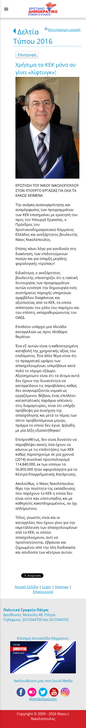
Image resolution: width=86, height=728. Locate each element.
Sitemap (62, 586)
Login (46, 586)
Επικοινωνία (43, 591)
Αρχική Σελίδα (26, 586)
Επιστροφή (27, 54)
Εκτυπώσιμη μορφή (64, 29)
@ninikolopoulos (43, 699)
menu (6, 9)
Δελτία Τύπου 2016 (32, 36)
